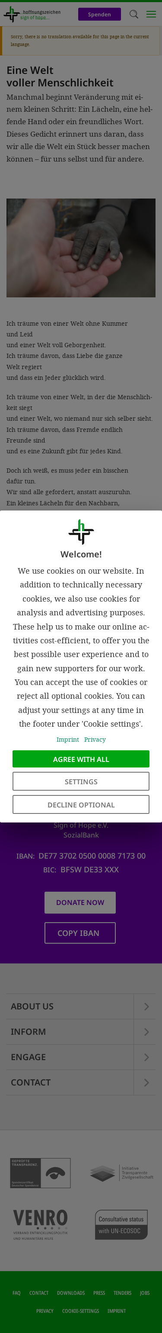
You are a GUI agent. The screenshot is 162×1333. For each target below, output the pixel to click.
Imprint (68, 739)
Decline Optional (81, 805)
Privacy (95, 739)
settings (81, 781)
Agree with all (81, 759)
